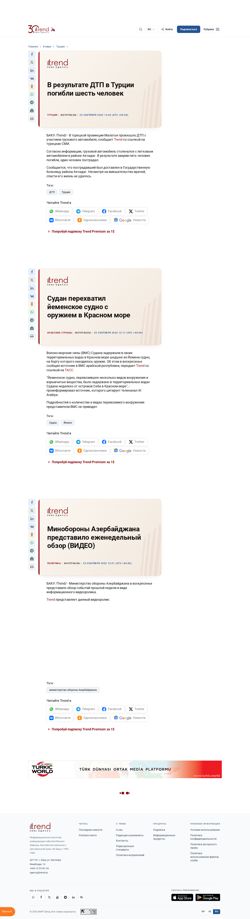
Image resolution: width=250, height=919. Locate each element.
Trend (118, 139)
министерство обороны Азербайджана (73, 689)
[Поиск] (140, 29)
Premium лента (88, 835)
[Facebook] (41, 897)
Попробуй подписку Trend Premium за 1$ (82, 231)
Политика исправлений (130, 855)
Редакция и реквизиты (129, 835)
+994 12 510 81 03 (39, 868)
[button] (31, 54)
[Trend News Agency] (40, 827)
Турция (66, 192)
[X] (49, 897)
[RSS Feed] (81, 897)
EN (203, 911)
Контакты (122, 840)
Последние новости (90, 829)
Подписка (159, 829)
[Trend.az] (41, 29)
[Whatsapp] (33, 897)
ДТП (52, 192)
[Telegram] (65, 897)
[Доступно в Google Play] (207, 897)
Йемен (68, 422)
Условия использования (205, 829)
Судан (53, 422)
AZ (209, 911)
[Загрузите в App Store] (182, 897)
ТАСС (69, 370)
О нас (119, 829)
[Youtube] (57, 897)
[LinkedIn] (73, 897)
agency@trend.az (39, 872)
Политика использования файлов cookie (204, 857)
